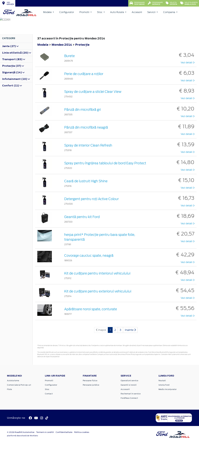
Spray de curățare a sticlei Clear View (92, 92)
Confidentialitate (64, 432)
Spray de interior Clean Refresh (88, 145)
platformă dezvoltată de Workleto (22, 435)
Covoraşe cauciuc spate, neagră (88, 255)
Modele (47, 12)
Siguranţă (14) (12, 72)
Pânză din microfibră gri (82, 109)
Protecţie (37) (12, 66)
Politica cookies (81, 432)
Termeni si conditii (45, 432)
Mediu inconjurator (168, 389)
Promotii (84, 12)
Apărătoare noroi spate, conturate (90, 309)
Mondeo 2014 (62, 45)
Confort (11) (11, 85)
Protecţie (82, 45)
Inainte (129, 329)
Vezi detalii (187, 62)
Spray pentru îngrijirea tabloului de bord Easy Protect (105, 163)
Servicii (151, 12)
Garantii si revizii (129, 385)
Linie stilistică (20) (15, 52)
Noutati (162, 380)
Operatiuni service (129, 380)
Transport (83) (12, 59)
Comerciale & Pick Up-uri (19, 385)
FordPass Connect (129, 398)
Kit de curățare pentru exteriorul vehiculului (97, 291)
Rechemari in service (131, 393)
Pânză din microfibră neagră (86, 127)
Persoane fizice (90, 380)
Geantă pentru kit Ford (82, 217)
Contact (49, 393)
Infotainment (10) (15, 79)
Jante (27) (9, 46)
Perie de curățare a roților (83, 74)
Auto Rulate (117, 12)
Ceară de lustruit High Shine (86, 181)
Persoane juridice (91, 385)
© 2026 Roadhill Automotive (20, 432)
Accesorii (137, 12)
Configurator (66, 12)
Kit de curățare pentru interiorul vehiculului (97, 273)
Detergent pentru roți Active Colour (91, 199)
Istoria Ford (164, 385)
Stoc (100, 12)
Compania (169, 12)
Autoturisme (13, 380)
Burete (69, 56)
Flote (9, 389)
